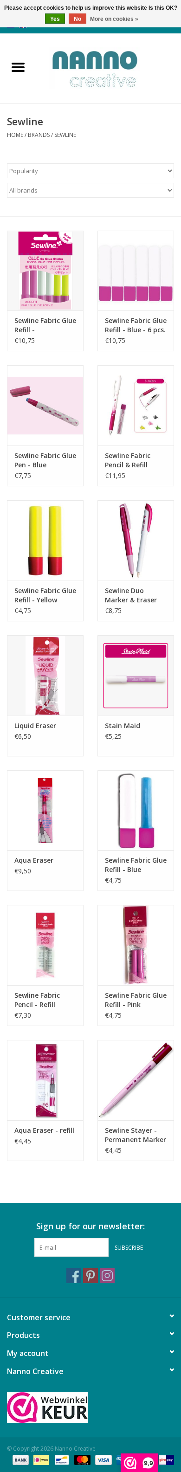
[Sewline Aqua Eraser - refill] (45, 1080)
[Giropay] (164, 1459)
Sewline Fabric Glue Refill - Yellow (45, 595)
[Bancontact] (61, 1459)
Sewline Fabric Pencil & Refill (127, 460)
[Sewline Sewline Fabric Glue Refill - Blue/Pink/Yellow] (45, 271)
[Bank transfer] (19, 1459)
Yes (55, 19)
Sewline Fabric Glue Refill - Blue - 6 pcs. (136, 325)
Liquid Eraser (35, 725)
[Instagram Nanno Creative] (107, 1275)
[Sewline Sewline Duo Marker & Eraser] (135, 540)
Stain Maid (122, 725)
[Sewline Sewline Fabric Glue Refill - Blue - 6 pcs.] (135, 271)
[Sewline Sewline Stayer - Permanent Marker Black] (135, 1080)
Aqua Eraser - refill (44, 1130)
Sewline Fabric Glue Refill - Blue (136, 865)
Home (15, 135)
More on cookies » (114, 19)
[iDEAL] (40, 1459)
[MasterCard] (81, 1459)
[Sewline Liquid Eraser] (45, 675)
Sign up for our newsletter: (90, 1226)
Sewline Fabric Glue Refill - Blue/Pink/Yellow (45, 325)
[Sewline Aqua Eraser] (45, 810)
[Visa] (102, 1459)
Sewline (65, 135)
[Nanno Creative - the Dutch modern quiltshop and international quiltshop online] (108, 67)
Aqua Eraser (33, 860)
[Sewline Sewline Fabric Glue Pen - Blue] (45, 405)
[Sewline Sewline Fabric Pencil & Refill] (135, 405)
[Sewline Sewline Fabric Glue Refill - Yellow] (45, 540)
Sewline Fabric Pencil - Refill (37, 1000)
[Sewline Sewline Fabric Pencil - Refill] (45, 945)
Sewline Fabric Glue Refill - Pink (136, 1000)
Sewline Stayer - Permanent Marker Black (135, 1135)
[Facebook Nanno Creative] (73, 1275)
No (77, 19)
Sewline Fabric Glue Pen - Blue (45, 460)
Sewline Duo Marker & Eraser (131, 595)
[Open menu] (18, 67)
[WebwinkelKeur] (90, 1407)
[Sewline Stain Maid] (135, 675)
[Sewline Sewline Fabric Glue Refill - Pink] (135, 945)
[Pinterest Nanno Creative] (90, 1275)
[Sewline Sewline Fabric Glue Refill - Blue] (135, 810)
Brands (39, 135)
